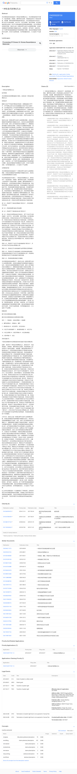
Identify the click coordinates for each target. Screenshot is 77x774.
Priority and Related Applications (65, 76)
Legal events (62, 74)
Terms (45, 771)
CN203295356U (7, 628)
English (61, 29)
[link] (5, 737)
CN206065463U (7, 610)
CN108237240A (7, 563)
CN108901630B (7, 574)
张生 (55, 31)
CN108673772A (7, 522)
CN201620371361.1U (8, 653)
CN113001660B (7, 624)
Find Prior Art (67, 22)
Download (63, 730)
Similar (53, 24)
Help (60, 771)
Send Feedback (25, 771)
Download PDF (56, 22)
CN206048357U (7, 603)
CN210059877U (7, 592)
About (17, 771)
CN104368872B (7, 581)
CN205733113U (7, 606)
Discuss (51, 80)
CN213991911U (7, 584)
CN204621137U (7, 548)
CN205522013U (7, 552)
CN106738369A (7, 516)
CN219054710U (7, 632)
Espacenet (60, 78)
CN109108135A (7, 559)
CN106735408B (7, 566)
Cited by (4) (55, 74)
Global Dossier (67, 78)
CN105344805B (7, 555)
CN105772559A (7, 588)
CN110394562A (7, 527)
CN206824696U (7, 595)
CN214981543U (7, 635)
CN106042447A (7, 570)
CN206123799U (7, 621)
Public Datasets (36, 771)
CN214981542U (7, 614)
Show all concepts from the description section (16, 760)
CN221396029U (7, 599)
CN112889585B (7, 577)
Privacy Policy (53, 771)
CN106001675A (7, 617)
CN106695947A (7, 511)
